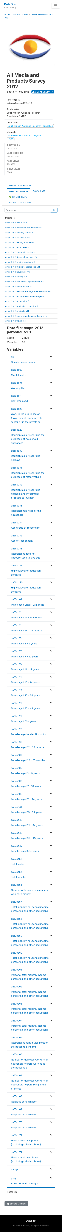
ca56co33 (16, 505)
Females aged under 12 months (28, 734)
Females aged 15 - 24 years (26, 812)
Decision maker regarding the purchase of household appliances (28, 438)
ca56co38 (16, 548)
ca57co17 (16, 651)
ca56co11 (16, 395)
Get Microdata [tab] (19, 197)
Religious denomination (24, 1101)
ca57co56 (16, 884)
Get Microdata (43, 91)
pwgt (14, 1178)
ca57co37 (16, 781)
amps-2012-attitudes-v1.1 (16, 222)
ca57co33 (16, 755)
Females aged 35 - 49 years (27, 838)
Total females (18, 877)
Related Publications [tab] (20, 202)
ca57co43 (16, 819)
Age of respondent (22, 540)
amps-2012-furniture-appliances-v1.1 (22, 267)
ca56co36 (16, 535)
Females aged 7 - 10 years (26, 786)
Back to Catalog (17, 1203)
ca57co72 (16, 1152)
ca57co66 (16, 1054)
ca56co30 (16, 450)
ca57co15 (16, 638)
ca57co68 (16, 1096)
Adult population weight (24, 1183)
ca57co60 (16, 952)
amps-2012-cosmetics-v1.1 (17, 237)
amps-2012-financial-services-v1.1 (21, 257)
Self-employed (19, 400)
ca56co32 (16, 484)
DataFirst (10, 4)
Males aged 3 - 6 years (24, 643)
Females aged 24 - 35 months (28, 760)
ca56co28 (16, 408)
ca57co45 (16, 832)
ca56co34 (16, 522)
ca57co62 (16, 986)
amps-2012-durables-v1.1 (17, 247)
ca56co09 (16, 369)
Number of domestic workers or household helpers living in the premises (29, 1084)
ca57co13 (16, 625)
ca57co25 (16, 703)
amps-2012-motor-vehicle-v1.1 (19, 286)
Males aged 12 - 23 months (26, 617)
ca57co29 (16, 729)
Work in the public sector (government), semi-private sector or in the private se (26, 417)
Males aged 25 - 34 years (25, 695)
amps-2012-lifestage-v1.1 (16, 276)
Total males (17, 864)
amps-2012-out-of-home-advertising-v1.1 (24, 296)
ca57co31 (16, 742)
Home (7, 14)
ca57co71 (16, 1135)
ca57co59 (16, 935)
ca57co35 (16, 768)
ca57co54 (16, 871)
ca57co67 (16, 1075)
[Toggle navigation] (55, 6)
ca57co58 (16, 918)
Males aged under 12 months (27, 604)
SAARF (25, 14)
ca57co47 (16, 845)
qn (12, 356)
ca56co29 (16, 429)
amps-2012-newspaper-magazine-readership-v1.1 (28, 291)
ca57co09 (16, 599)
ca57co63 (16, 1003)
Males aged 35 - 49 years (25, 708)
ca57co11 (16, 612)
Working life (18, 388)
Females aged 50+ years (25, 851)
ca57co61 (16, 969)
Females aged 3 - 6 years (25, 773)
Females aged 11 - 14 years (26, 799)
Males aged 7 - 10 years (24, 656)
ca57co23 (16, 690)
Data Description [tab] (18, 191)
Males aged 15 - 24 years (25, 682)
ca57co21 (16, 677)
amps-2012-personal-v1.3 (17, 301)
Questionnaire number (24, 362)
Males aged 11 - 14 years (25, 669)
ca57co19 (16, 664)
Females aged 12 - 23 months (27, 747)
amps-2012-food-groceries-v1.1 (20, 262)
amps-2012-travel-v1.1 (15, 321)
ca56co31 (16, 467)
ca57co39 (16, 794)
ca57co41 (16, 807)
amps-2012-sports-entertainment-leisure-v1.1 (26, 316)
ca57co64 (16, 1020)
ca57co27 (16, 716)
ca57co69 (16, 1109)
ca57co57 (16, 901)
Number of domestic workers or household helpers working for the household (29, 1063)
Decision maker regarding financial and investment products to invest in (25, 493)
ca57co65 (16, 1037)
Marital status (18, 375)
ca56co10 (16, 382)
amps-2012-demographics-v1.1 (19, 242)
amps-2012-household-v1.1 (17, 272)
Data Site (16, 14)
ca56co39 (16, 565)
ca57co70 (16, 1122)
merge (14, 1169)
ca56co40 (17, 582)
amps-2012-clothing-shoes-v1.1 (19, 232)
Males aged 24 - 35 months (26, 630)
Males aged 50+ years (23, 721)
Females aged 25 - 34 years (27, 825)
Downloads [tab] (39, 191)
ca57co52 (16, 858)
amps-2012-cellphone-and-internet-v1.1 (23, 227)
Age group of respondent (25, 527)
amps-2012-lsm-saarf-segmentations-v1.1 (24, 281)
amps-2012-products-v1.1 (17, 311)
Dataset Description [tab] (20, 185)
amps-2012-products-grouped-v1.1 (21, 306)
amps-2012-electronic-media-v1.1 (20, 252)
